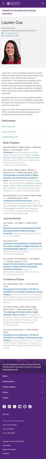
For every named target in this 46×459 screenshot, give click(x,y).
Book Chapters (8, 127)
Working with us (9, 382)
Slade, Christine (32, 284)
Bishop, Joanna (18, 307)
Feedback (6, 453)
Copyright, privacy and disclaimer (13, 441)
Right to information (9, 449)
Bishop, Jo (32, 170)
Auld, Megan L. (35, 259)
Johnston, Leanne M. (14, 261)
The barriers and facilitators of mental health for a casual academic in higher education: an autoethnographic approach (22, 246)
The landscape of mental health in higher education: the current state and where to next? (20, 178)
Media (5, 376)
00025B (11, 429)
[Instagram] (25, 406)
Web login (6, 414)
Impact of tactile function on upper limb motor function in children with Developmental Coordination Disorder (22, 266)
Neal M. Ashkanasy (23, 186)
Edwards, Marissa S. (10, 147)
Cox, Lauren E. (18, 150)
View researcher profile (10, 36)
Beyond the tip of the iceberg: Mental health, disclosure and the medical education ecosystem (22, 231)
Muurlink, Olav (8, 173)
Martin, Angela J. (25, 147)
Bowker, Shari (18, 284)
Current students (9, 387)
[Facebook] (4, 406)
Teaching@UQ (15, 100)
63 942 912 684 (11, 425)
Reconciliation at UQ (10, 370)
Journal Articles (9, 132)
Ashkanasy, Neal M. (32, 158)
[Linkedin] (9, 406)
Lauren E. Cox (23, 208)
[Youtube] (19, 406)
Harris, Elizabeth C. (22, 259)
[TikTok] (30, 406)
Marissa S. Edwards (34, 183)
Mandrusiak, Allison (25, 173)
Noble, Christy (32, 223)
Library (5, 392)
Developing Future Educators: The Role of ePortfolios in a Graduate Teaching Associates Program (23, 292)
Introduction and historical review (17, 201)
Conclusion (8, 152)
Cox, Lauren (7, 241)
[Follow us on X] (14, 406)
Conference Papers (10, 137)
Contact (5, 398)
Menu (3, 4)
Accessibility (7, 445)
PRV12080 (11, 433)
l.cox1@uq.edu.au (11, 33)
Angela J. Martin (9, 186)
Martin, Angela (30, 307)
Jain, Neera (19, 223)
